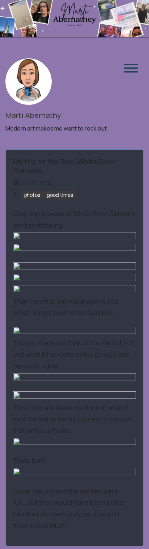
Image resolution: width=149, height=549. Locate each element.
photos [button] (32, 194)
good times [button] (60, 194)
